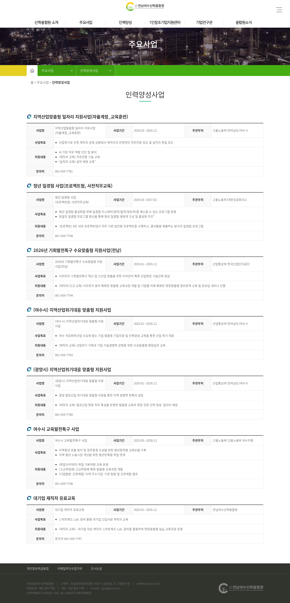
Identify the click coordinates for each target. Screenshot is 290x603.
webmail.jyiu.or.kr (148, 583)
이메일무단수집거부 (69, 568)
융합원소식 (244, 23)
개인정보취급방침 (38, 568)
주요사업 (85, 23)
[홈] (32, 70)
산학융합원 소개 (46, 23)
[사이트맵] (279, 9)
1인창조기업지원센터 (164, 23)
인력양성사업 (89, 70)
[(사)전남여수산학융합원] (145, 6)
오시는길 (96, 568)
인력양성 (125, 23)
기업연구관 (204, 23)
